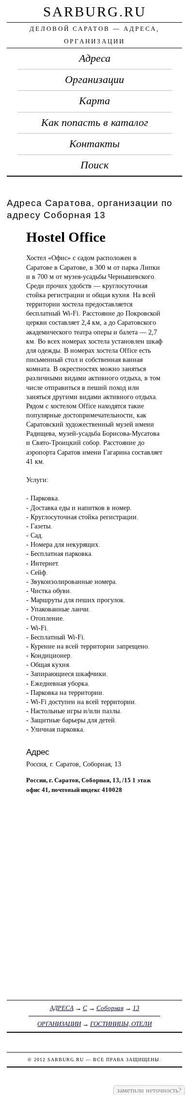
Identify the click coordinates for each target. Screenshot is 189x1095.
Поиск (94, 165)
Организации (94, 79)
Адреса (94, 58)
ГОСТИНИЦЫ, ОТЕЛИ (121, 1023)
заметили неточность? (149, 1090)
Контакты (94, 144)
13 (136, 1008)
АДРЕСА (62, 1008)
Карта (94, 101)
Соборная (110, 1008)
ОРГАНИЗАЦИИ (59, 1023)
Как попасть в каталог (94, 122)
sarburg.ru (94, 11)
